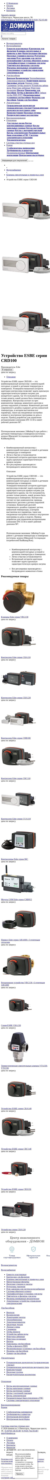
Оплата (9, 6)
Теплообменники (37, 78)
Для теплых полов (16, 123)
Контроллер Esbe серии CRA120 (16, 698)
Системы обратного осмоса (35, 60)
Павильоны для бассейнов (18, 1344)
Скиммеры (12, 85)
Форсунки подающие (16, 1339)
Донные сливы (32, 83)
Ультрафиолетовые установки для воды (26, 63)
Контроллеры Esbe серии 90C (14, 859)
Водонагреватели (9, 1265)
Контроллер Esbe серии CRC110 (15, 778)
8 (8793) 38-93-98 (23, 20)
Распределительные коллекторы (22, 115)
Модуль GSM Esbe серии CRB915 (16, 899)
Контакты (10, 10)
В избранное (7, 370)
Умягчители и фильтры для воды (23, 65)
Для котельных (8, 1358)
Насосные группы (32, 113)
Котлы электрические (17, 133)
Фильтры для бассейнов (17, 1351)
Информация (14, 160)
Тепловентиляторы (16, 140)
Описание (11, 377)
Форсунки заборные (21, 88)
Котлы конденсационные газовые (19, 124)
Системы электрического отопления (22, 136)
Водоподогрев (22, 78)
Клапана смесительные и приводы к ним (25, 175)
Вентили (11, 78)
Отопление (6, 1381)
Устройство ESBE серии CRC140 (16, 1149)
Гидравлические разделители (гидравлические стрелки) (21, 106)
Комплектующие (15, 113)
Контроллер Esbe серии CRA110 (16, 657)
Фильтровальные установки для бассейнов (23, 96)
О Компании (12, 3)
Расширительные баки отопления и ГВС (26, 134)
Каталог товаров (8, 39)
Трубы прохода (24, 85)
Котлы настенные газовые (18, 1391)
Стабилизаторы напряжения (21, 148)
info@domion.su (8, 20)
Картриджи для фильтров (17, 1277)
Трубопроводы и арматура (20, 150)
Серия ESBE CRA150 (11, 1025)
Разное (4, 1407)
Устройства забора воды (17, 1334)
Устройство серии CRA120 (13, 1229)
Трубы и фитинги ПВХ (28, 93)
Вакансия (10, 1447)
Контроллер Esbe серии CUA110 (16, 819)
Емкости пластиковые (18, 48)
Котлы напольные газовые (23, 126)
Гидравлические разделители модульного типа (27, 109)
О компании (12, 1438)
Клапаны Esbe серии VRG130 (14, 617)
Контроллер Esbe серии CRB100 (16, 738)
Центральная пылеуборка (31, 155)
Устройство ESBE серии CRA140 (16, 1108)
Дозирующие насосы (36, 81)
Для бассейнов (7, 1308)
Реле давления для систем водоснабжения (25, 1289)
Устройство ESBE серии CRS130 (16, 1189)
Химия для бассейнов (27, 100)
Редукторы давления (15, 1286)
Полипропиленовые (16, 153)
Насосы (20, 90)
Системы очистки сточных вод (15, 1426)
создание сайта (8, 1478)
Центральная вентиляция (17, 1417)
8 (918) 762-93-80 (39, 20)
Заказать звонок (8, 15)
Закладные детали (15, 83)
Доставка (10, 8)
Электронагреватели (16, 81)
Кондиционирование (10, 1405)
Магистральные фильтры (34, 53)
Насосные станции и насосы (20, 56)
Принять (19, 1474)
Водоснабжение (13, 170)
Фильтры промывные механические (24, 68)
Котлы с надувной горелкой (28, 130)
